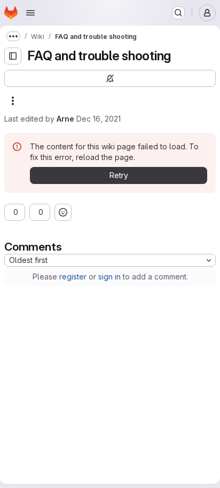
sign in (109, 276)
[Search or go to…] (178, 12)
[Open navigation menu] (30, 12)
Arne (65, 118)
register (73, 276)
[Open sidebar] (12, 56)
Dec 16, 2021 (98, 118)
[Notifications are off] (110, 78)
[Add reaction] (63, 212)
